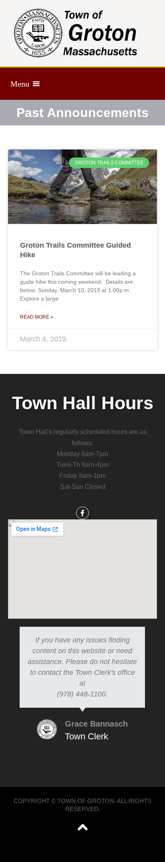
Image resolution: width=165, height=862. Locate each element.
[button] (19, 84)
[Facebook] (82, 513)
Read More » (36, 317)
